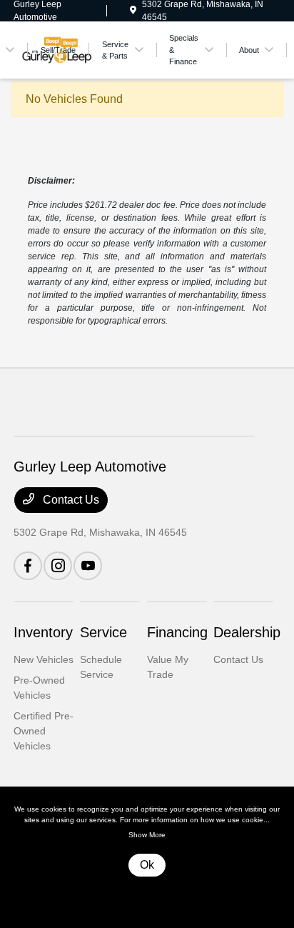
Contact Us (69, 500)
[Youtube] (88, 566)
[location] (133, 11)
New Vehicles (44, 659)
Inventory (43, 632)
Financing (177, 632)
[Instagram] (58, 566)
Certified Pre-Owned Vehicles (44, 731)
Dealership (246, 632)
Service (103, 632)
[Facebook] (28, 566)
